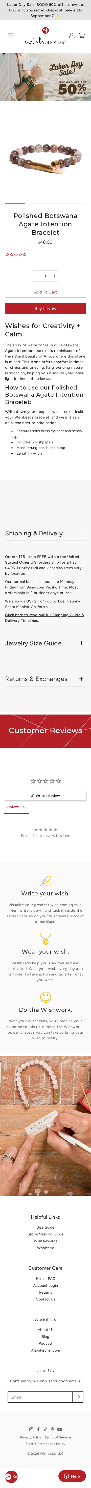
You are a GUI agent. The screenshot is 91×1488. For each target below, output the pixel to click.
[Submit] (77, 1397)
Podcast (46, 1343)
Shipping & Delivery (34, 533)
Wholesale (45, 1248)
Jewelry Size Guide (33, 643)
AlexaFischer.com (45, 1350)
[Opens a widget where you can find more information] (72, 1476)
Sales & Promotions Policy (45, 1444)
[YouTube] (59, 1429)
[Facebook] (38, 1429)
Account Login (45, 1285)
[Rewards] (11, 1477)
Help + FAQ (45, 1278)
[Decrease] (36, 276)
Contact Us (45, 1299)
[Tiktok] (45, 1429)
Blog (45, 1336)
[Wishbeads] (45, 35)
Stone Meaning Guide (45, 1234)
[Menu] (10, 35)
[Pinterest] (52, 1429)
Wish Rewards (45, 1241)
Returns (45, 1292)
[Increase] (54, 276)
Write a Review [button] (48, 795)
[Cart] (82, 36)
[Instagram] (31, 1429)
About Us (46, 1329)
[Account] (72, 36)
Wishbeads (48, 1453)
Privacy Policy (31, 1437)
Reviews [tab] (12, 806)
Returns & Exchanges (36, 679)
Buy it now (45, 308)
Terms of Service (58, 1437)
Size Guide (45, 1227)
